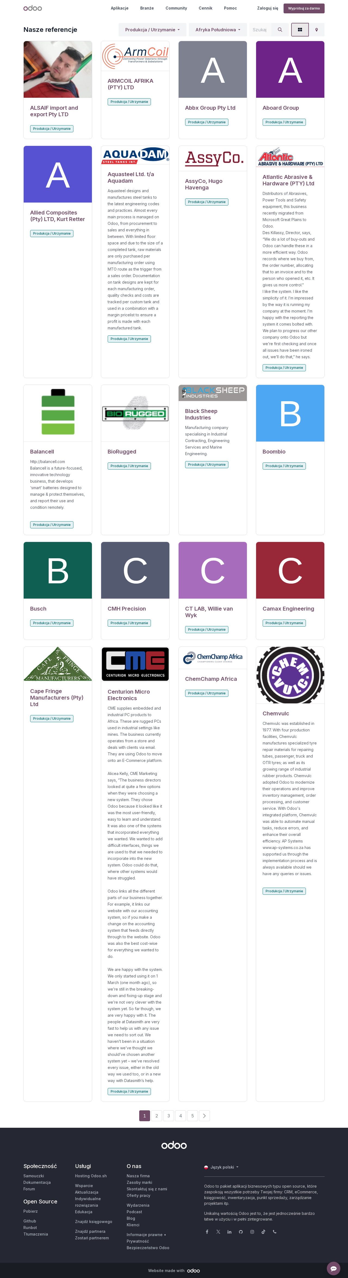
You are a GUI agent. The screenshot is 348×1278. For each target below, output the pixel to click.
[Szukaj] (280, 29)
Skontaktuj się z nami (147, 1189)
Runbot (30, 1227)
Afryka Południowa (215, 29)
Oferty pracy (138, 1195)
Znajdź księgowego (93, 1221)
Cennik (205, 8)
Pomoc (230, 8)
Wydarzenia (138, 1205)
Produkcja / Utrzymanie (150, 29)
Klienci (133, 1224)
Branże (147, 8)
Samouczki (33, 1175)
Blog (131, 1218)
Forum (29, 1189)
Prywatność (138, 1241)
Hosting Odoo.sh (91, 1175)
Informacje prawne (145, 1234)
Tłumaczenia (35, 1234)
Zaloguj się (267, 8)
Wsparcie (84, 1185)
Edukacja (83, 1211)
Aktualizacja (86, 1192)
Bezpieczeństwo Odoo (148, 1247)
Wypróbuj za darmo (304, 8)
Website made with (167, 1270)
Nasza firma (138, 1175)
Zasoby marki (139, 1182)
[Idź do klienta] (58, 69)
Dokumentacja (37, 1182)
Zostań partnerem (92, 1238)
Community (176, 8)
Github (29, 1221)
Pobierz (30, 1211)
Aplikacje (120, 8)
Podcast (134, 1211)
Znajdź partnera (90, 1231)
